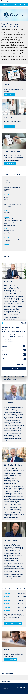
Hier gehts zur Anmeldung (12, 623)
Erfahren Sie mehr (10, 659)
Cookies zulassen (14, 368)
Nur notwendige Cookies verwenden (14, 372)
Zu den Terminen (9, 163)
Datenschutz (11, 341)
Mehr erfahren (9, 94)
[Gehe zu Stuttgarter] (6, 1)
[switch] (24, 350)
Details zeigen (20, 364)
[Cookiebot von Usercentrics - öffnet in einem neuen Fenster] (20, 323)
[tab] (14, 670)
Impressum (4, 341)
